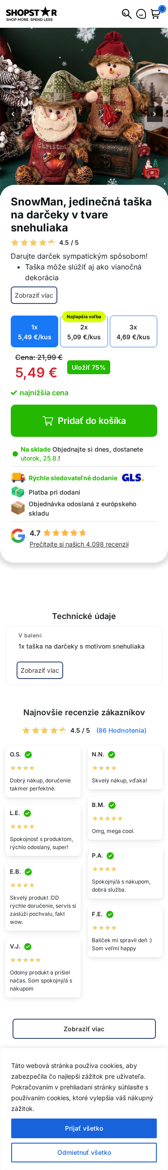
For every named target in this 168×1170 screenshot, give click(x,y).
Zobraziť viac (34, 295)
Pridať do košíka (92, 420)
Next (155, 114)
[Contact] (141, 14)
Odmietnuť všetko (84, 1152)
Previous (13, 114)
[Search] (127, 14)
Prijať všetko (84, 1128)
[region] (84, 1109)
